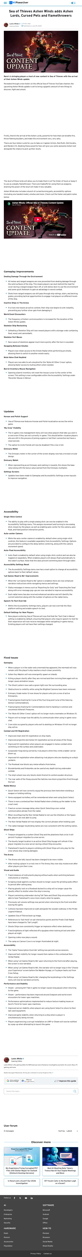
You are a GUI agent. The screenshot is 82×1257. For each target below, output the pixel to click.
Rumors (7, 1237)
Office (45, 1223)
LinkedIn (32, 1198)
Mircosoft (46, 1210)
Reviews (46, 1233)
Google (45, 1219)
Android (46, 1214)
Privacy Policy (36, 1254)
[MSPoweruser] (18, 3)
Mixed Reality (48, 1246)
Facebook (14, 1198)
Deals (6, 1233)
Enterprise (8, 1214)
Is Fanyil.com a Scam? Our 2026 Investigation (22, 1182)
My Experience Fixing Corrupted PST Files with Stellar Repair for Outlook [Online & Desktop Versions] (22, 1170)
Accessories (8, 1242)
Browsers (46, 1237)
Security (7, 1223)
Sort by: (61, 1131)
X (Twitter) (20, 1198)
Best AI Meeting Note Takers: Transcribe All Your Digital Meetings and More (60, 1170)
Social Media (47, 1242)
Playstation (8, 1246)
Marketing (8, 1219)
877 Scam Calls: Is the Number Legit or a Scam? (60, 1182)
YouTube (26, 1198)
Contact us (48, 1254)
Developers (8, 1210)
